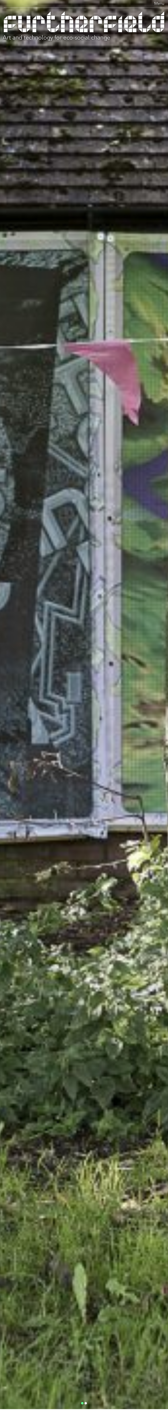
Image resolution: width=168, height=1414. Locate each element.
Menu (159, 4)
